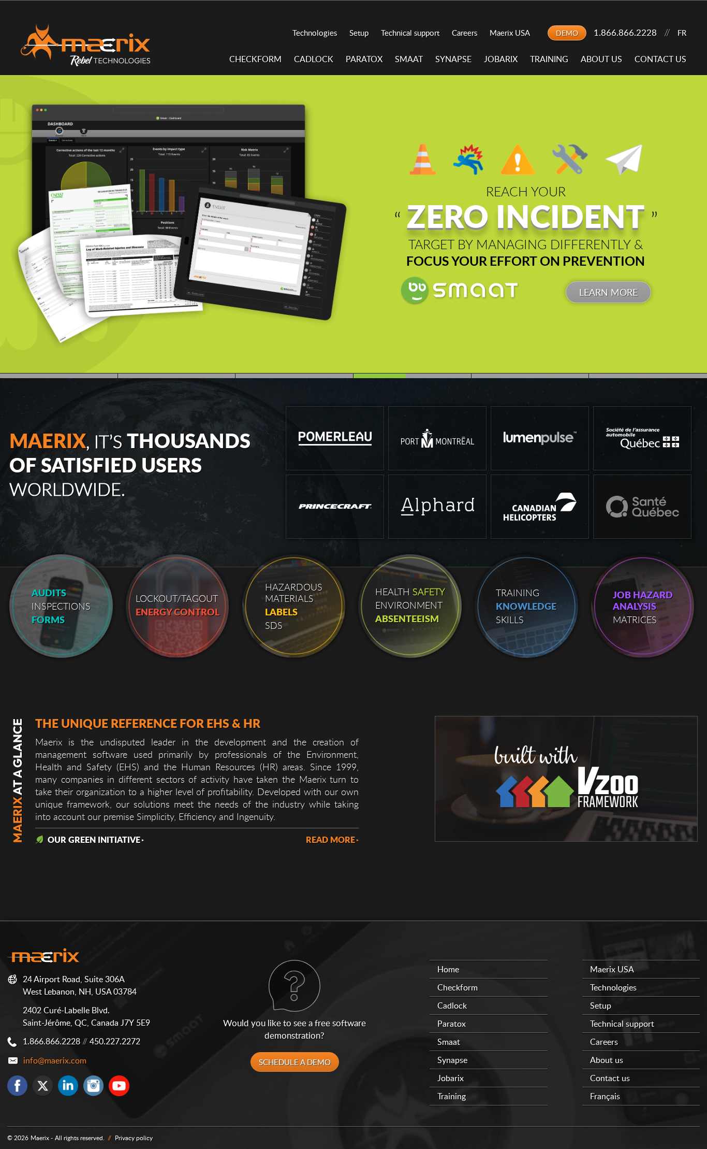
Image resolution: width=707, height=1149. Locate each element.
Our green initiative (91, 839)
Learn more (608, 292)
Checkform (255, 59)
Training (549, 59)
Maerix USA (510, 32)
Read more (330, 839)
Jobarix (501, 59)
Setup (359, 32)
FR (681, 32)
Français (605, 1096)
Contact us (660, 59)
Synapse (453, 59)
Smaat (409, 59)
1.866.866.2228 (625, 32)
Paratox (364, 59)
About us (601, 59)
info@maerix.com (54, 1060)
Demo (567, 33)
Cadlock (313, 59)
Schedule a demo (295, 1062)
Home (448, 969)
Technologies (314, 32)
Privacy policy (134, 1137)
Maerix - (42, 1137)
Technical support (410, 32)
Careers (464, 32)
